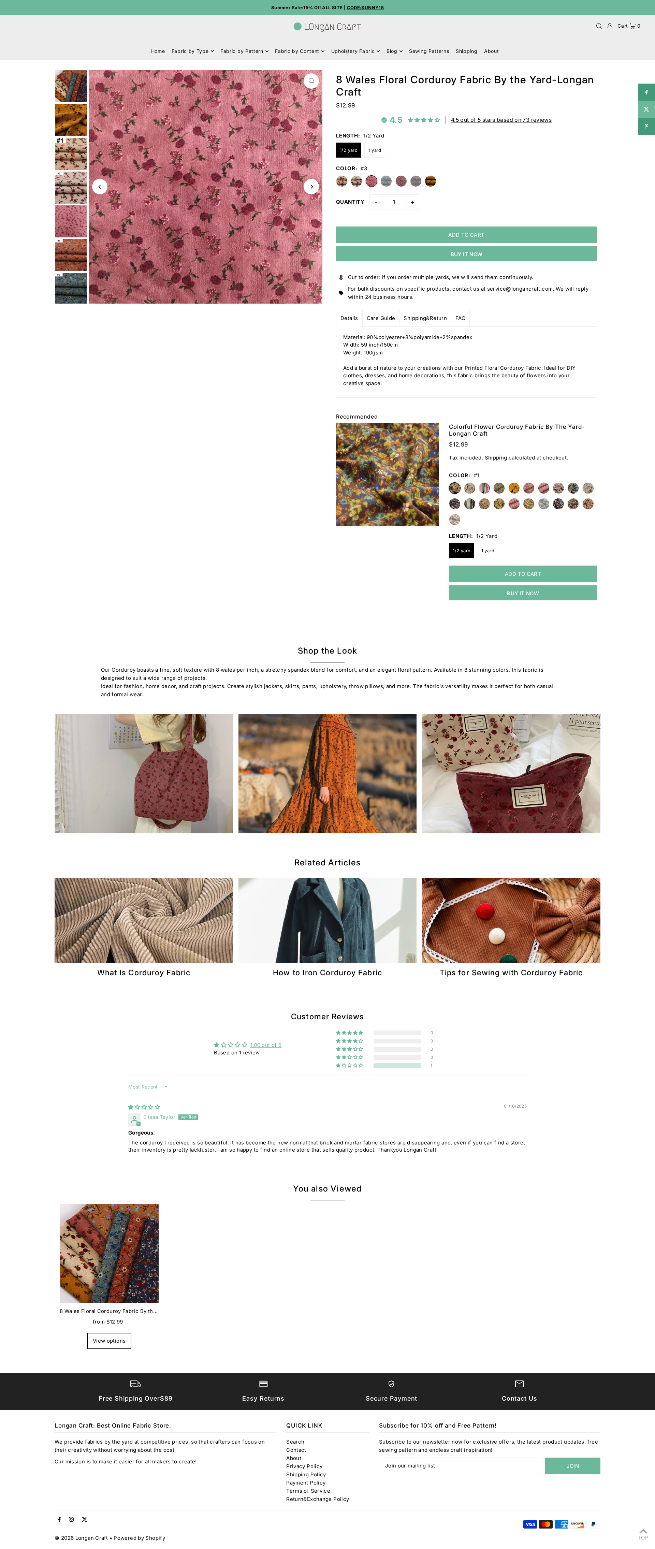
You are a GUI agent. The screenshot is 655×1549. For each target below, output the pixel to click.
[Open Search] (599, 26)
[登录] (609, 26)
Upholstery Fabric (353, 51)
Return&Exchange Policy (317, 1499)
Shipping (496, 457)
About (293, 1458)
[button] (350, 1065)
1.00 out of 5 (266, 1045)
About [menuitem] (491, 51)
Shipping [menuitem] (467, 51)
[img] (144, 1107)
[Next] (311, 186)
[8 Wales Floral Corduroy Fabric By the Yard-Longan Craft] (109, 1253)
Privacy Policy (304, 1466)
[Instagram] (71, 1519)
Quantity (350, 202)
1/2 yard (349, 150)
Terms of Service (308, 1491)
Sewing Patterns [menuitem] (429, 51)
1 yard (374, 150)
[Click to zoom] (311, 81)
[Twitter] (84, 1519)
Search (295, 1441)
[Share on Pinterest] (646, 126)
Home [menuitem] (158, 51)
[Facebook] (59, 1519)
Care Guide (381, 318)
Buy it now (467, 254)
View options (109, 1341)
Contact (296, 1450)
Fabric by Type (190, 51)
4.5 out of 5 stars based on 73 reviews (501, 119)
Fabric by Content (297, 51)
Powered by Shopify (139, 1538)
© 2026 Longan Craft (81, 1538)
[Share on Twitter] (646, 109)
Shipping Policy (306, 1474)
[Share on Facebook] (646, 92)
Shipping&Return (425, 318)
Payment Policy (305, 1482)
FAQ (460, 318)
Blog (392, 51)
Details (349, 318)
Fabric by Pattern (241, 51)
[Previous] (99, 186)
